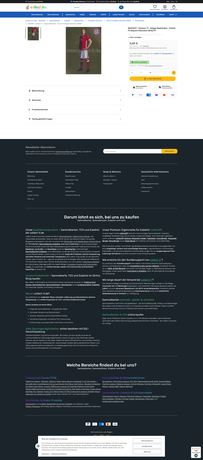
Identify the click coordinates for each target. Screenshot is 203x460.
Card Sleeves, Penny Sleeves (114, 396)
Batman (129, 387)
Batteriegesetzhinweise (149, 184)
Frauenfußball (164, 381)
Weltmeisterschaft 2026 (148, 381)
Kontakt (68, 187)
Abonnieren (169, 151)
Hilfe (172, 1)
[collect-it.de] (36, 7)
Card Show (173, 15)
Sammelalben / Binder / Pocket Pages (118, 399)
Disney (105, 387)
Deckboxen (140, 399)
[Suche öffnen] (121, 7)
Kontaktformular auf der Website (144, 266)
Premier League (109, 384)
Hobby (82, 15)
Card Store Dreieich (34, 187)
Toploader (147, 396)
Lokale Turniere (118, 15)
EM (131, 381)
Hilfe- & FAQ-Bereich (117, 269)
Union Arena (95, 389)
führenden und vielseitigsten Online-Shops (82, 242)
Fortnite (148, 384)
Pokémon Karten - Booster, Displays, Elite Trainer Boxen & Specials (53, 381)
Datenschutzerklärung (64, 152)
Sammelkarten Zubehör (49, 244)
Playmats (149, 399)
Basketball (51, 404)
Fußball (43, 404)
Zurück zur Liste (31, 20)
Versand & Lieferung (72, 195)
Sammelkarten (37, 15)
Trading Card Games (81, 236)
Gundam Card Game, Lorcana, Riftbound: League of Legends (51, 387)
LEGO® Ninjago (137, 384)
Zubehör (92, 15)
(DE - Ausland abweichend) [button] (153, 65)
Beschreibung (38, 91)
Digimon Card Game (85, 387)
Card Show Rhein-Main (35, 184)
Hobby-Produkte (33, 406)
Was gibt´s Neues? (110, 180)
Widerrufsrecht (146, 187)
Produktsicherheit (40, 110)
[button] (154, 7)
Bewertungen (70, 176)
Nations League (123, 384)
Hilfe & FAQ (69, 184)
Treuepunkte (107, 184)
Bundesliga (107, 381)
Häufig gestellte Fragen (42, 119)
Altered (40, 392)
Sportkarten (70, 15)
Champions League (121, 381)
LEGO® (103, 15)
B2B (168, 1)
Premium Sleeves (134, 396)
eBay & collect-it (109, 176)
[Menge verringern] (132, 72)
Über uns (30, 199)
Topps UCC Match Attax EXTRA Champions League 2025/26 (69, 392)
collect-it (155, 259)
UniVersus (50, 389)
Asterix (122, 387)
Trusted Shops (31, 1)
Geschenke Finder (71, 180)
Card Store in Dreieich (136, 271)
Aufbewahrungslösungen (113, 401)
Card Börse (160, 15)
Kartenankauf (144, 15)
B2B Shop (31, 176)
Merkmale (36, 100)
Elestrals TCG (31, 392)
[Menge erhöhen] (150, 72)
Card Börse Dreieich (34, 180)
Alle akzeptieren (147, 441)
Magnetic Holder (159, 396)
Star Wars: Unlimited (80, 389)
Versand (146, 46)
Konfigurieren (147, 446)
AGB (143, 180)
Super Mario (166, 384)
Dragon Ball (114, 387)
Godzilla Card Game (63, 389)
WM (135, 381)
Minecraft (156, 384)
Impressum (145, 191)
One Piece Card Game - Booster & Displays (82, 384)
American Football (64, 404)
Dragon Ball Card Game (35, 389)
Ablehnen (147, 452)
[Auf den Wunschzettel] (174, 73)
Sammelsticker (53, 15)
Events (131, 15)
